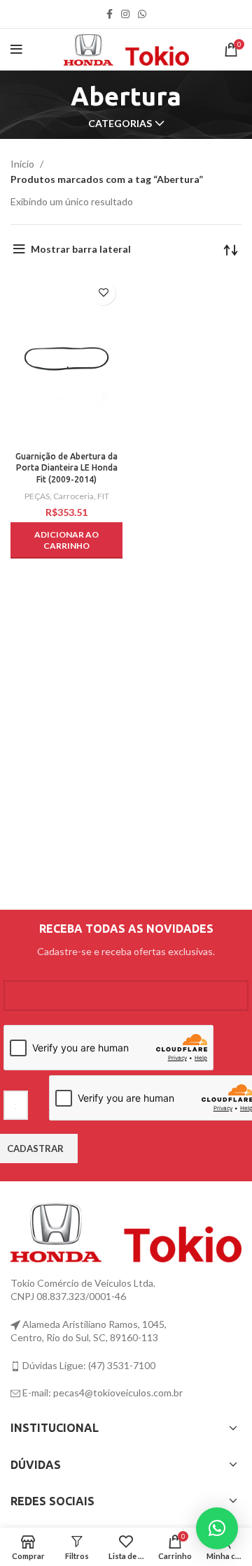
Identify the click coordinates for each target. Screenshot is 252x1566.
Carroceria (73, 496)
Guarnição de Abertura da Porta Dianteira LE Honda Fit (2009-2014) (66, 468)
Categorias (120, 123)
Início (23, 164)
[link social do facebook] (109, 14)
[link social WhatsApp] (142, 14)
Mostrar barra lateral (81, 249)
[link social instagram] (125, 14)
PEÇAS (37, 496)
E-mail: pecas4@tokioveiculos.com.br (101, 1392)
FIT (103, 496)
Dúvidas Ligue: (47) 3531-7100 (87, 1365)
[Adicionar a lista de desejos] (103, 293)
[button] (66, 540)
